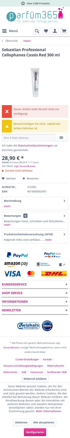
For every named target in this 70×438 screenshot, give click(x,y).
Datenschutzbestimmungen (35, 145)
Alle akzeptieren (43, 422)
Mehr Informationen (48, 411)
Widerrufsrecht (55, 365)
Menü (13, 31)
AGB (23, 372)
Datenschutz (10, 372)
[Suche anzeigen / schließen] (36, 31)
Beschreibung (12, 201)
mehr (7, 206)
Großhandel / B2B (57, 372)
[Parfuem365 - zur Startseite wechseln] (35, 16)
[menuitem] (10, 31)
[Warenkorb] (64, 31)
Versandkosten (11, 347)
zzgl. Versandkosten (25, 166)
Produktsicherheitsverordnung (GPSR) (28, 234)
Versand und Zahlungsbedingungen (23, 365)
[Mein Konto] (55, 31)
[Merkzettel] (45, 31)
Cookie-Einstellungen (27, 359)
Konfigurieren (35, 432)
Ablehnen (21, 422)
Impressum (36, 372)
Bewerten (32, 178)
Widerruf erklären (35, 378)
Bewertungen (12, 216)
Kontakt (47, 359)
